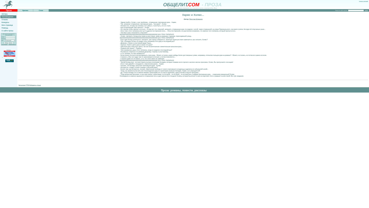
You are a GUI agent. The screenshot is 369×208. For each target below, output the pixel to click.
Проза (9, 10)
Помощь (5, 28)
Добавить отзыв (35, 85)
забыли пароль (12, 44)
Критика (25, 10)
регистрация (4, 44)
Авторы (5, 14)
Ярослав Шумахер (196, 19)
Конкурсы (5, 22)
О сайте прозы (7, 31)
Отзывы (5, 20)
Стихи (41, 10)
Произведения (7, 17)
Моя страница (7, 25)
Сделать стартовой (363, 1)
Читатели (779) (23, 85)
